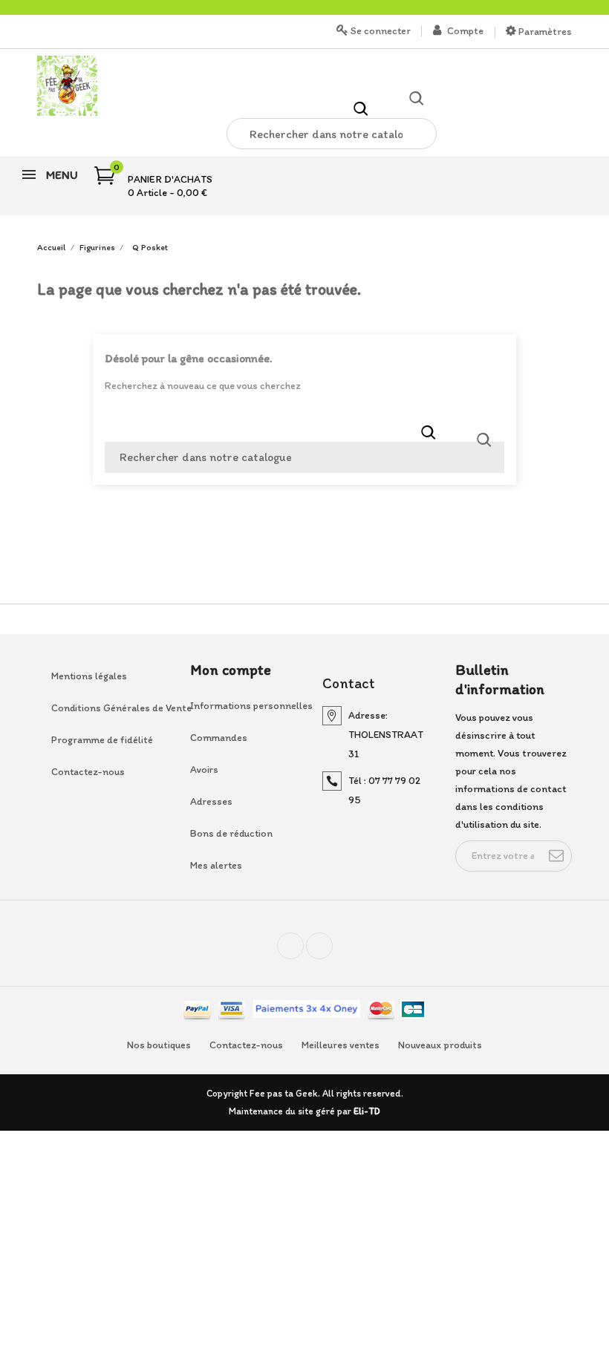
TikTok (332, 952)
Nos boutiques (159, 1045)
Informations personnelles (247, 705)
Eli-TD (367, 1111)
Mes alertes (216, 865)
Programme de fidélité (102, 740)
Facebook (303, 952)
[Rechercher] (484, 439)
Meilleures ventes (341, 1045)
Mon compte (230, 670)
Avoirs (204, 769)
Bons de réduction (231, 833)
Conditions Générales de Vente (108, 708)
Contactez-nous (88, 771)
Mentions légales (89, 676)
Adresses (211, 801)
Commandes (218, 737)
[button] (361, 107)
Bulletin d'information (499, 679)
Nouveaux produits (440, 1045)
